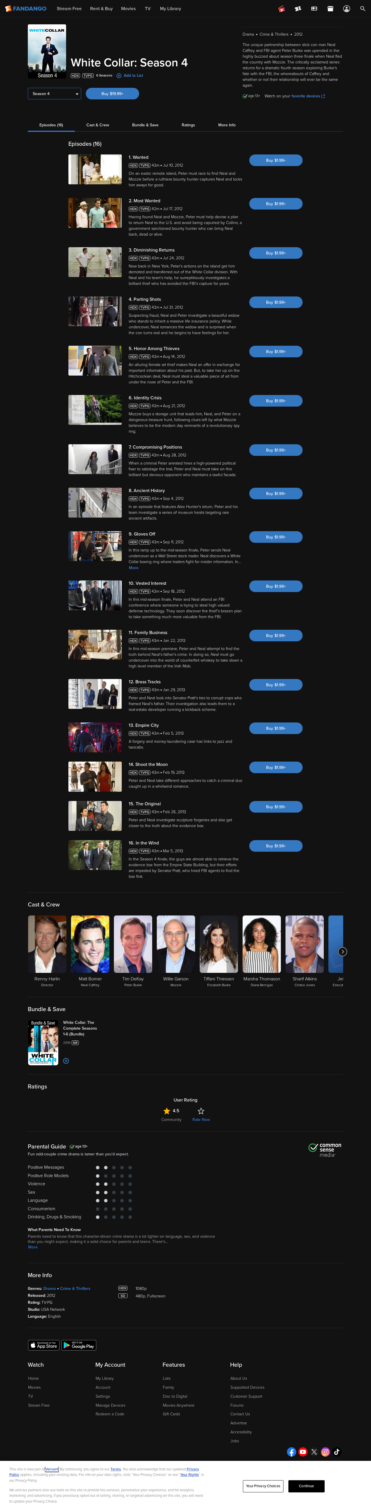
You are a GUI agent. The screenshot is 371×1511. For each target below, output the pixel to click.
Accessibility (241, 1432)
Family (168, 1387)
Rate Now (201, 1119)
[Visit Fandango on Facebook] (292, 1452)
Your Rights (189, 1474)
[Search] (363, 8)
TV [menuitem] (148, 9)
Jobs (234, 1441)
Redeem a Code (110, 1414)
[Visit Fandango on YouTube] (303, 1452)
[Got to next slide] (342, 951)
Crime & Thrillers (75, 1288)
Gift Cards (171, 1414)
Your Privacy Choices (263, 1486)
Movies (34, 1387)
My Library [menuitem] (170, 9)
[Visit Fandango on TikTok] (337, 1452)
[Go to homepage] (26, 8)
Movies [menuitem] (128, 9)
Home (33, 1378)
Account (103, 1387)
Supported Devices (247, 1387)
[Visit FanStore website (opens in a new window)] (330, 8)
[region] (185, 1486)
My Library (105, 1378)
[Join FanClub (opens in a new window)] (281, 8)
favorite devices (306, 96)
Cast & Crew (97, 125)
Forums (236, 1405)
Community (171, 1119)
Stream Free (39, 1405)
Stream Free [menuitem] (69, 9)
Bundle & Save (145, 125)
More (134, 567)
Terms (115, 1469)
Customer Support (246, 1396)
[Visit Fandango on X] (314, 1452)
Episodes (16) (51, 125)
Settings (103, 1396)
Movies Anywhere (178, 1405)
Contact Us (240, 1414)
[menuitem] (314, 8)
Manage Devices (110, 1405)
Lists (166, 1378)
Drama (49, 1288)
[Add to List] (66, 1061)
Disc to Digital (175, 1396)
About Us (238, 1378)
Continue (306, 1486)
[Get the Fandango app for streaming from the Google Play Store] (79, 1345)
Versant (52, 1469)
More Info (227, 125)
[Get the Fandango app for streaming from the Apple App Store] (44, 1345)
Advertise (238, 1423)
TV (30, 1396)
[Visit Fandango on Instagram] (325, 1452)
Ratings (188, 125)
